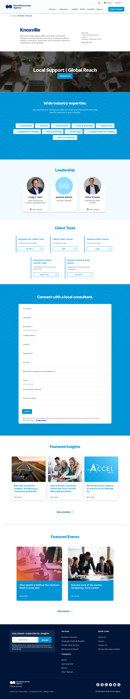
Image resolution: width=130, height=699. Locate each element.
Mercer (64, 668)
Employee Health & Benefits (73, 641)
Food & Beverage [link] (84, 125)
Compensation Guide (35, 691)
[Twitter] (106, 684)
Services (52, 9)
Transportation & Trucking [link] (102, 131)
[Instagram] (102, 685)
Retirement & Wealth (70, 649)
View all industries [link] (66, 137)
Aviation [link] (44, 125)
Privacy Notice (23, 691)
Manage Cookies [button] (48, 691)
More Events (64, 611)
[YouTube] (114, 684)
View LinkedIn (37, 210)
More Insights (64, 512)
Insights (75, 9)
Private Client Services (70, 645)
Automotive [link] (26, 125)
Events (82, 9)
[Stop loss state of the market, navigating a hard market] (90, 564)
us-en (108, 3)
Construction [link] (62, 125)
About (99, 9)
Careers (118, 3)
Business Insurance (69, 637)
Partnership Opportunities (109, 649)
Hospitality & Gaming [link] (28, 131)
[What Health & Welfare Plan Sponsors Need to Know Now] (39, 564)
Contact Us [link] (65, 76)
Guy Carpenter (67, 664)
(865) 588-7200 (86, 42)
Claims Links (44, 275)
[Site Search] (99, 3)
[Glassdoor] (98, 685)
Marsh (64, 660)
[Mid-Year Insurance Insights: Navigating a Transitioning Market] (29, 469)
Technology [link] (75, 131)
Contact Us (102, 645)
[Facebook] (110, 684)
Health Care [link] (106, 125)
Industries (63, 9)
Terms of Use (14, 691)
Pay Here (29, 249)
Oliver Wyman (67, 672)
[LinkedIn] (118, 684)
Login (63, 249)
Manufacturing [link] (54, 131)
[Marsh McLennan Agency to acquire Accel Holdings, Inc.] (101, 469)
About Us (102, 637)
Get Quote (78, 275)
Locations (91, 9)
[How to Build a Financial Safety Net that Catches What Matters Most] (65, 469)
